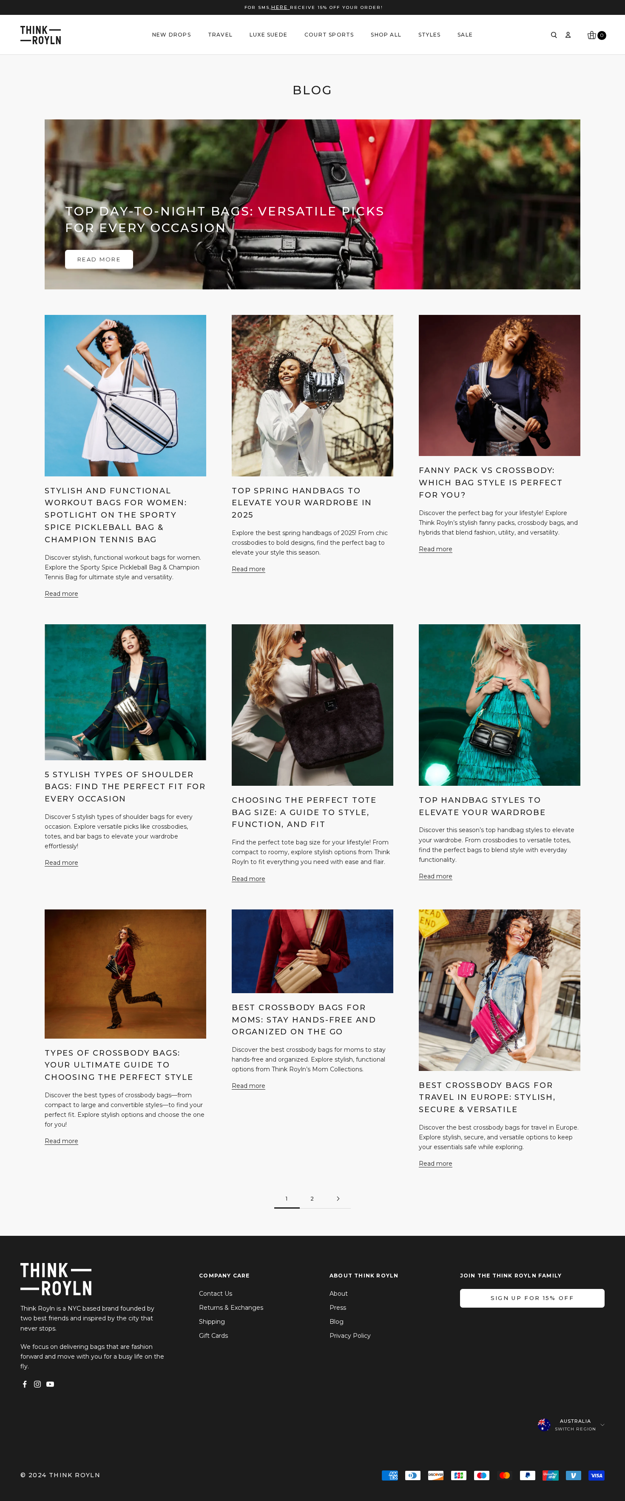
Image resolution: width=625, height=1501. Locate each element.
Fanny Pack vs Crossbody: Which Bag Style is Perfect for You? (491, 483)
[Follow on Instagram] (37, 1384)
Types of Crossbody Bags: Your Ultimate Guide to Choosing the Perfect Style (119, 1065)
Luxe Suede (268, 34)
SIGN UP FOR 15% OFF (532, 1297)
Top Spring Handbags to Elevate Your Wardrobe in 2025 (302, 503)
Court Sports (329, 34)
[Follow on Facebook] (24, 1384)
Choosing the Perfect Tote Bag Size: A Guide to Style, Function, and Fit (304, 813)
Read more (99, 259)
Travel (220, 34)
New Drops (171, 34)
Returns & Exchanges (231, 1307)
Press (338, 1307)
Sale (465, 34)
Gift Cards (213, 1336)
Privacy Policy (350, 1336)
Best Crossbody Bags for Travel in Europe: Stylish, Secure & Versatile (487, 1098)
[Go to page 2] (338, 1198)
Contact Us (215, 1293)
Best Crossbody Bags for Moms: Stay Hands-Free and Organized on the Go (304, 1020)
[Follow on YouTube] (50, 1384)
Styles (429, 34)
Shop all (386, 34)
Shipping (212, 1321)
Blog (337, 1321)
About (339, 1293)
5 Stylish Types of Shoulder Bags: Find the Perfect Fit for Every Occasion (125, 787)
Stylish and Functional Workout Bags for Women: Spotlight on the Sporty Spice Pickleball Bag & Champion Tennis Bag (116, 515)
